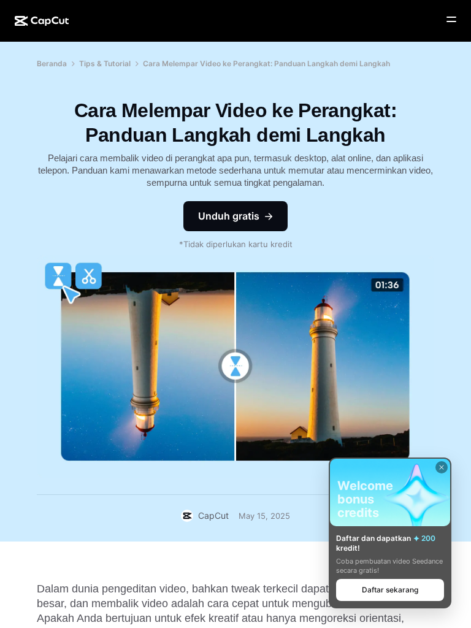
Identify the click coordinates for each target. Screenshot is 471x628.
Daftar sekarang (390, 589)
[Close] (441, 467)
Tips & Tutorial (105, 63)
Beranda (52, 63)
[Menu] (451, 19)
